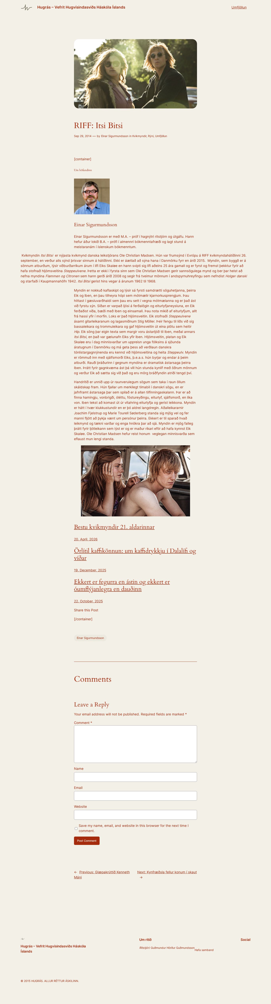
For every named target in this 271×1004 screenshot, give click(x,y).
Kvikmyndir (139, 136)
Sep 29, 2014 (82, 136)
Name (79, 769)
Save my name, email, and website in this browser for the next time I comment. (133, 828)
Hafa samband (204, 950)
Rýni (151, 136)
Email (78, 788)
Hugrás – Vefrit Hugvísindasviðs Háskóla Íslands (81, 7)
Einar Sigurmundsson (114, 136)
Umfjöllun (239, 7)
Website (80, 807)
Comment (83, 723)
